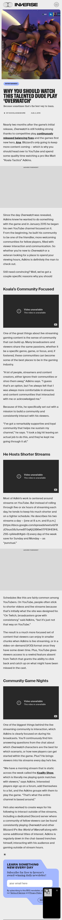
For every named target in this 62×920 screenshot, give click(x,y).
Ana (18, 142)
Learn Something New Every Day (23, 865)
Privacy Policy (35, 893)
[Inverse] (26, 4)
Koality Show (45, 772)
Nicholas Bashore (17, 113)
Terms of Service (17, 893)
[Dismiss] (56, 890)
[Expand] (46, 890)
